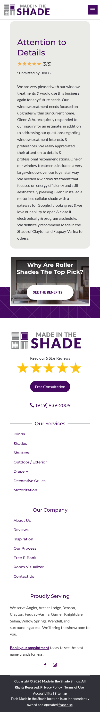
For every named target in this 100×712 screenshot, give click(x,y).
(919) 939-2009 (53, 405)
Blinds (19, 434)
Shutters (21, 452)
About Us (22, 520)
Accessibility (42, 693)
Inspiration (23, 539)
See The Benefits (47, 292)
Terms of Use (74, 687)
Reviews (21, 529)
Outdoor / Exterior (30, 462)
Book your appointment (29, 647)
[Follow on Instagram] (55, 665)
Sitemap (61, 693)
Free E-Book (25, 557)
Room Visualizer (29, 567)
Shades (20, 443)
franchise (65, 705)
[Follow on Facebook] (45, 665)
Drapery (21, 471)
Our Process (25, 548)
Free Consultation (50, 386)
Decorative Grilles (30, 480)
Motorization (25, 490)
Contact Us (24, 576)
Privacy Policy (51, 687)
